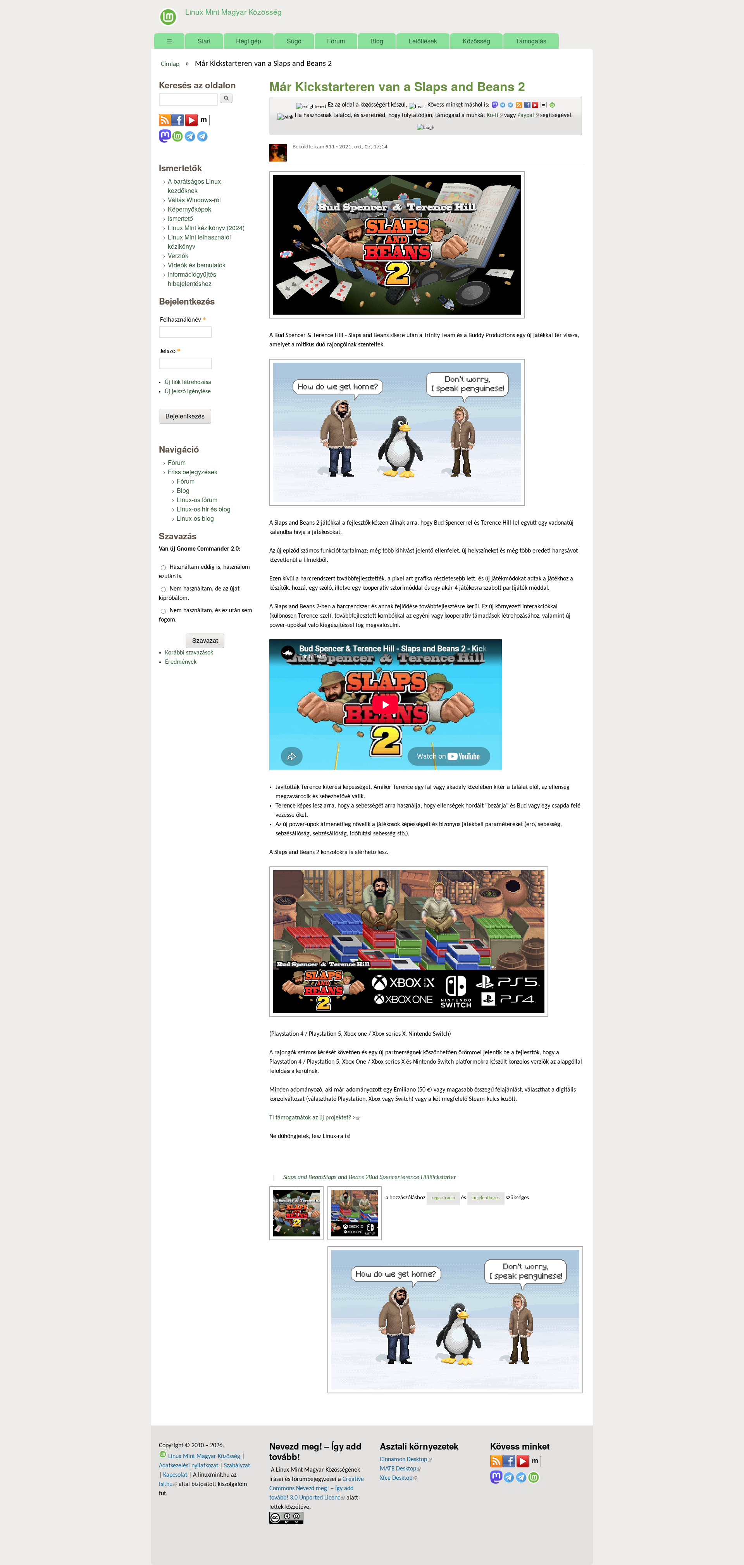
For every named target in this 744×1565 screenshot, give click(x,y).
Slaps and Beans (303, 1177)
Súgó (294, 40)
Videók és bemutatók (197, 264)
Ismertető (180, 218)
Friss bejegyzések (192, 471)
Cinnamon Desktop (406, 1460)
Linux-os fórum (197, 499)
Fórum (336, 40)
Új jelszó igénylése (188, 392)
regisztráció (443, 1198)
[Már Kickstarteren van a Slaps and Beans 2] (297, 1213)
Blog (376, 40)
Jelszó (170, 351)
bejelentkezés (485, 1198)
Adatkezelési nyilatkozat (188, 1466)
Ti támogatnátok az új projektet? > (314, 1118)
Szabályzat (237, 1466)
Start (204, 40)
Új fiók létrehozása (188, 382)
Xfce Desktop (398, 1478)
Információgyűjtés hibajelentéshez (192, 279)
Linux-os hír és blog (204, 508)
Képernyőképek (189, 209)
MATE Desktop (400, 1469)
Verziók (178, 255)
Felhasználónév (183, 319)
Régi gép (248, 40)
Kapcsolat (175, 1475)
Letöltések (423, 40)
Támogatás (531, 40)
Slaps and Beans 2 (346, 1177)
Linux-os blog (195, 518)
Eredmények (180, 662)
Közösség (476, 40)
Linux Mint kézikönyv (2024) (206, 227)
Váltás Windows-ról (194, 199)
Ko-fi (495, 115)
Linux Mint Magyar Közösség (233, 11)
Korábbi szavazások (189, 653)
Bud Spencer (384, 1177)
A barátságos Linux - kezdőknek (196, 186)
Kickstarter (442, 1177)
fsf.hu (168, 1484)
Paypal (528, 115)
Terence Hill (414, 1177)
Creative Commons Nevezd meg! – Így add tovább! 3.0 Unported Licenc (316, 1488)
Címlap (170, 64)
